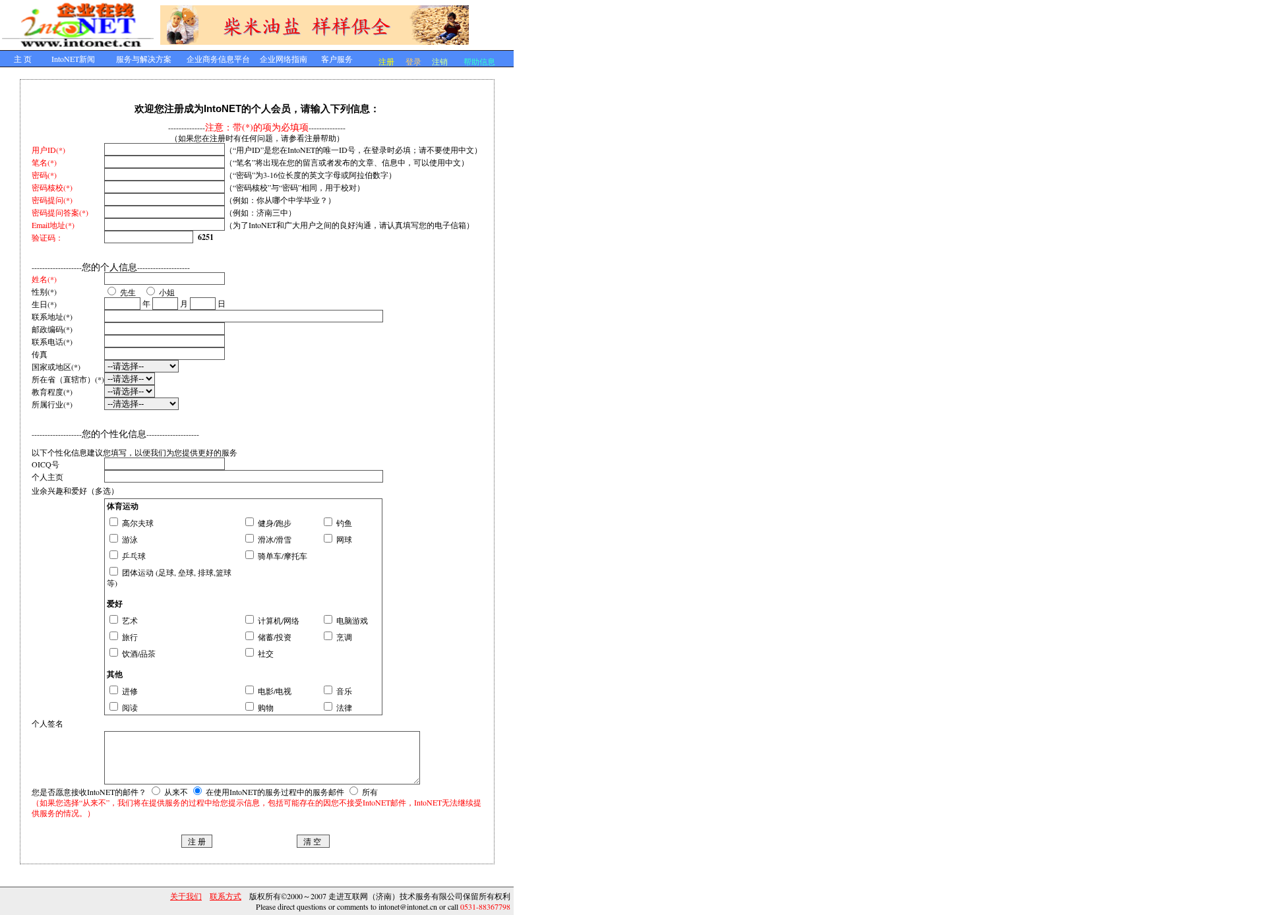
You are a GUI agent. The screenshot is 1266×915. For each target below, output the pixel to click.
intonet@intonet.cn (407, 906)
